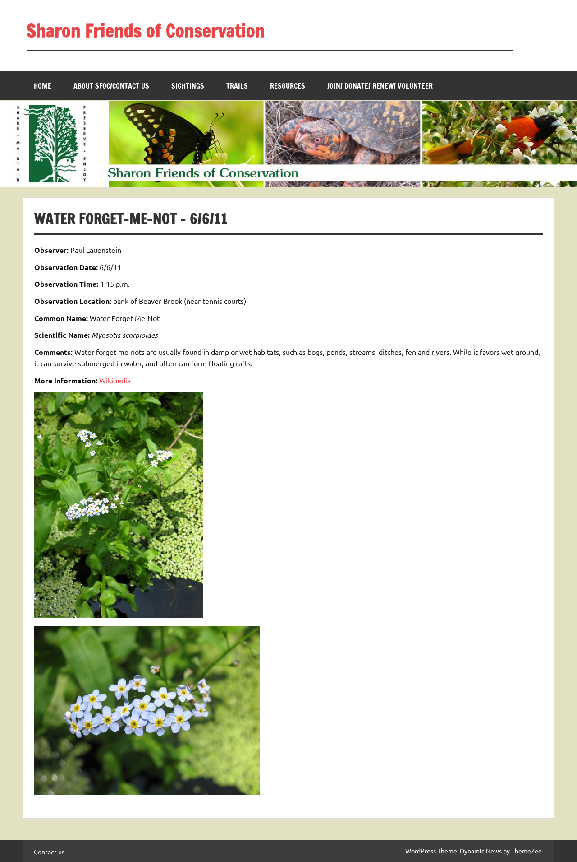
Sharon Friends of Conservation (146, 30)
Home (42, 86)
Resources (287, 86)
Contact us (49, 851)
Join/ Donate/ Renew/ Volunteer (380, 86)
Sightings (187, 86)
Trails (237, 86)
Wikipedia (115, 380)
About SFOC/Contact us (111, 86)
